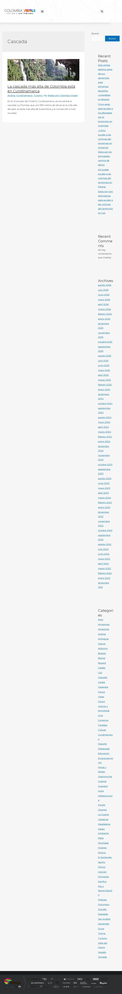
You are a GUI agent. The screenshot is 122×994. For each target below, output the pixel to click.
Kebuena (101, 982)
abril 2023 (103, 493)
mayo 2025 (104, 370)
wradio (57, 982)
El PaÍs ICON (66, 986)
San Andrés (104, 919)
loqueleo (86, 986)
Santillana (56, 979)
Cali (100, 672)
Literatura (103, 819)
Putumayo (103, 904)
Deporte (102, 744)
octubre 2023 (105, 464)
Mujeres (102, 848)
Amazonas (103, 624)
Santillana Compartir (69, 979)
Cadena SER (79, 979)
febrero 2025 (105, 385)
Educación (103, 753)
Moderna (44, 986)
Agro (100, 619)
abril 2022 (103, 563)
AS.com (87, 979)
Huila (101, 791)
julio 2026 (103, 290)
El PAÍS (34, 979)
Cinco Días (66, 982)
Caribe (101, 682)
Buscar (95, 33)
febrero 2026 (105, 314)
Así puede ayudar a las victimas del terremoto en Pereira (105, 178)
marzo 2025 (104, 380)
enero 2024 (104, 441)
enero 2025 (104, 389)
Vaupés (102, 952)
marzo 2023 (104, 498)
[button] (42, 11)
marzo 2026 (104, 309)
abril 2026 (103, 304)
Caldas (101, 668)
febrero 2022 (105, 573)
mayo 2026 (104, 299)
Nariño (101, 862)
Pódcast (102, 900)
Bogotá (102, 653)
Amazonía (103, 629)
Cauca (101, 692)
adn (95, 979)
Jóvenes (102, 810)
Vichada (102, 957)
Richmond (32, 986)
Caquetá (102, 677)
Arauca (102, 644)
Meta (101, 838)
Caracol (103, 979)
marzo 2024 (104, 432)
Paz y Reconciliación (105, 890)
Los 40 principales (45, 979)
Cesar (101, 696)
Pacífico (102, 881)
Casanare (103, 687)
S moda (75, 986)
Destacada (104, 748)
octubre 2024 (105, 403)
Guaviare (103, 786)
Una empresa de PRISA (12, 981)
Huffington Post (37, 982)
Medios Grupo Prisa (12, 987)
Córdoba (102, 725)
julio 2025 (103, 360)
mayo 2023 (104, 488)
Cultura (102, 730)
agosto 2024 (104, 417)
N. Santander (105, 857)
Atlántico (103, 648)
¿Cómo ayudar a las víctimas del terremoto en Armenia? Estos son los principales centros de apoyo (105, 147)
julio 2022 (103, 549)
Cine (100, 715)
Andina (11, 95)
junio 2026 (103, 295)
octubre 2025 (105, 342)
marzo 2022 (104, 568)
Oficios (101, 867)
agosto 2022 (104, 544)
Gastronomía (105, 776)
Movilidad (103, 843)
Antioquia (103, 639)
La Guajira (103, 814)
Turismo (37, 95)
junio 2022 (103, 554)
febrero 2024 (105, 437)
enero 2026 (104, 319)
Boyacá (102, 663)
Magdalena (104, 824)
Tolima (101, 933)
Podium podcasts (56, 986)
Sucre (101, 928)
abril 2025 (103, 375)
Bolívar (101, 658)
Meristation (98, 986)
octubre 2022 (105, 530)
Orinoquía (103, 876)
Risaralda (103, 914)
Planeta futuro (93, 982)
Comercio (103, 720)
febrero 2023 (105, 502)
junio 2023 (103, 483)
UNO (50, 982)
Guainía (102, 781)
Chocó (101, 701)
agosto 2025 (104, 356)
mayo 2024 (104, 422)
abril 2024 (103, 427)
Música (102, 852)
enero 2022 (104, 578)
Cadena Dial (75, 982)
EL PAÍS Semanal (84, 982)
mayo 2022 (104, 559)
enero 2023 (104, 507)
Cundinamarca (24, 95)
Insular (101, 805)
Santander (103, 924)
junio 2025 (103, 365)
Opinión (102, 872)
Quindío (102, 909)
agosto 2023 (104, 478)
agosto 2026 (104, 285)
